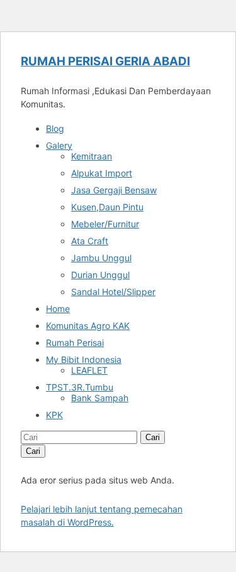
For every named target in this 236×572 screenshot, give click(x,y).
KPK (54, 414)
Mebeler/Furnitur (105, 224)
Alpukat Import (101, 173)
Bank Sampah (99, 397)
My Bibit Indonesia (83, 359)
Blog (55, 128)
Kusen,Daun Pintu (107, 207)
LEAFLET (89, 370)
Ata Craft (89, 240)
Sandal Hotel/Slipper (113, 291)
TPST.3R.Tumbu (79, 387)
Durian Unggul (100, 274)
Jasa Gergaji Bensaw (114, 190)
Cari (152, 437)
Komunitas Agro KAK (88, 325)
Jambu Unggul (101, 257)
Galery (59, 145)
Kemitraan (91, 156)
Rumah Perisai (75, 342)
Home (58, 308)
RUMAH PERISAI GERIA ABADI (105, 61)
